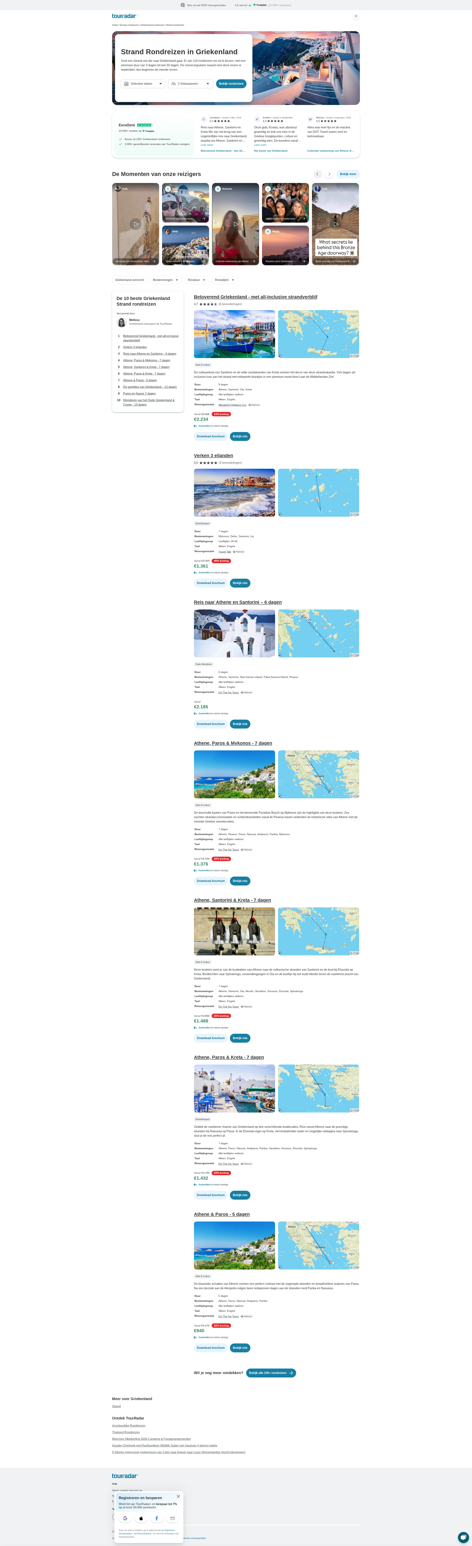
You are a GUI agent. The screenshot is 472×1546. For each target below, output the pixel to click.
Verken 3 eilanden (135, 347)
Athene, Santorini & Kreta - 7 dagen (146, 367)
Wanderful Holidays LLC (232, 405)
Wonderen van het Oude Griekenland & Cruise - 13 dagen (149, 402)
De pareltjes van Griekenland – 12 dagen (150, 387)
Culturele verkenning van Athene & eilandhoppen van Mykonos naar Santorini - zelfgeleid (329, 151)
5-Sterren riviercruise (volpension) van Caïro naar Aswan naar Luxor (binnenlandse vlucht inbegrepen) (178, 1452)
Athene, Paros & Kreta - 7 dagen (144, 373)
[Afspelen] (136, 224)
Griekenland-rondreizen (152, 25)
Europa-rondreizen (129, 25)
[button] (277, 426)
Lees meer (207, 145)
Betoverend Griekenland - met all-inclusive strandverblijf (222, 151)
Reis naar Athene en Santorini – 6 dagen (149, 353)
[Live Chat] (463, 1537)
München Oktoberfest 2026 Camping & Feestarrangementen (151, 1439)
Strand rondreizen (175, 25)
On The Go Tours (228, 692)
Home (115, 25)
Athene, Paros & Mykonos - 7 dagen (146, 360)
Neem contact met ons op (127, 1490)
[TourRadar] (125, 16)
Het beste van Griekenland (270, 150)
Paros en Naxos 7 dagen (139, 393)
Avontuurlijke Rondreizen (128, 1425)
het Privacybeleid (143, 1533)
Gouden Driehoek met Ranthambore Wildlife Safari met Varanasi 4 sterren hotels (164, 1445)
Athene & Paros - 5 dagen (140, 380)
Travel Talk (224, 551)
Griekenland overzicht (129, 280)
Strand (116, 1406)
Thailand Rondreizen (126, 1432)
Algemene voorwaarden (192, 1538)
